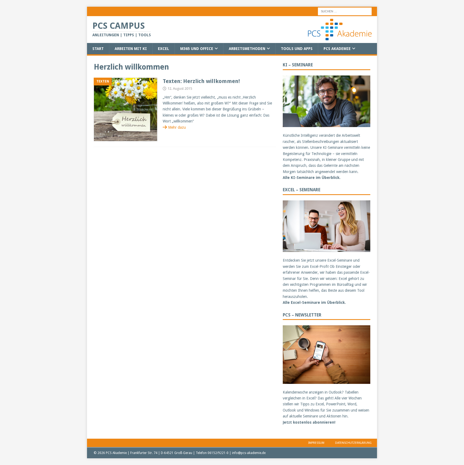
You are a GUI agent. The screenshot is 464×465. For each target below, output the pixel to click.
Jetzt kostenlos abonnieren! (309, 422)
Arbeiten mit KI (131, 48)
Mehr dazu (177, 127)
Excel (163, 48)
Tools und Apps (297, 48)
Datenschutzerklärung (353, 443)
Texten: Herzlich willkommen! (201, 81)
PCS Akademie (337, 48)
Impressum (316, 443)
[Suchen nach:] (345, 11)
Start (98, 48)
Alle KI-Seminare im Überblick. (311, 177)
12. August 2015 (180, 88)
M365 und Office (196, 48)
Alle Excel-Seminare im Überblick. (314, 302)
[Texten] (125, 109)
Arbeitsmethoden (247, 48)
